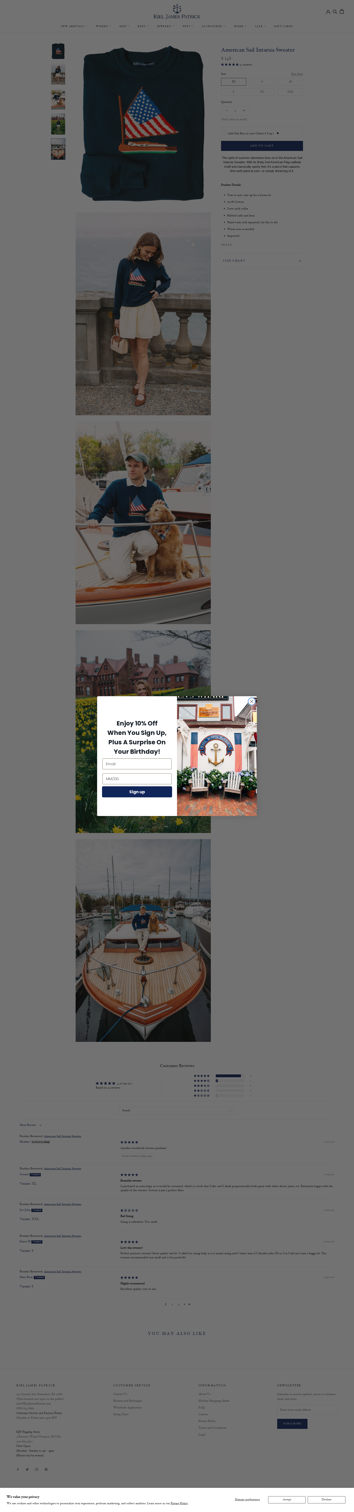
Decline (326, 1499)
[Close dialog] (251, 701)
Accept (287, 1499)
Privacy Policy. (179, 1503)
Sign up (137, 792)
